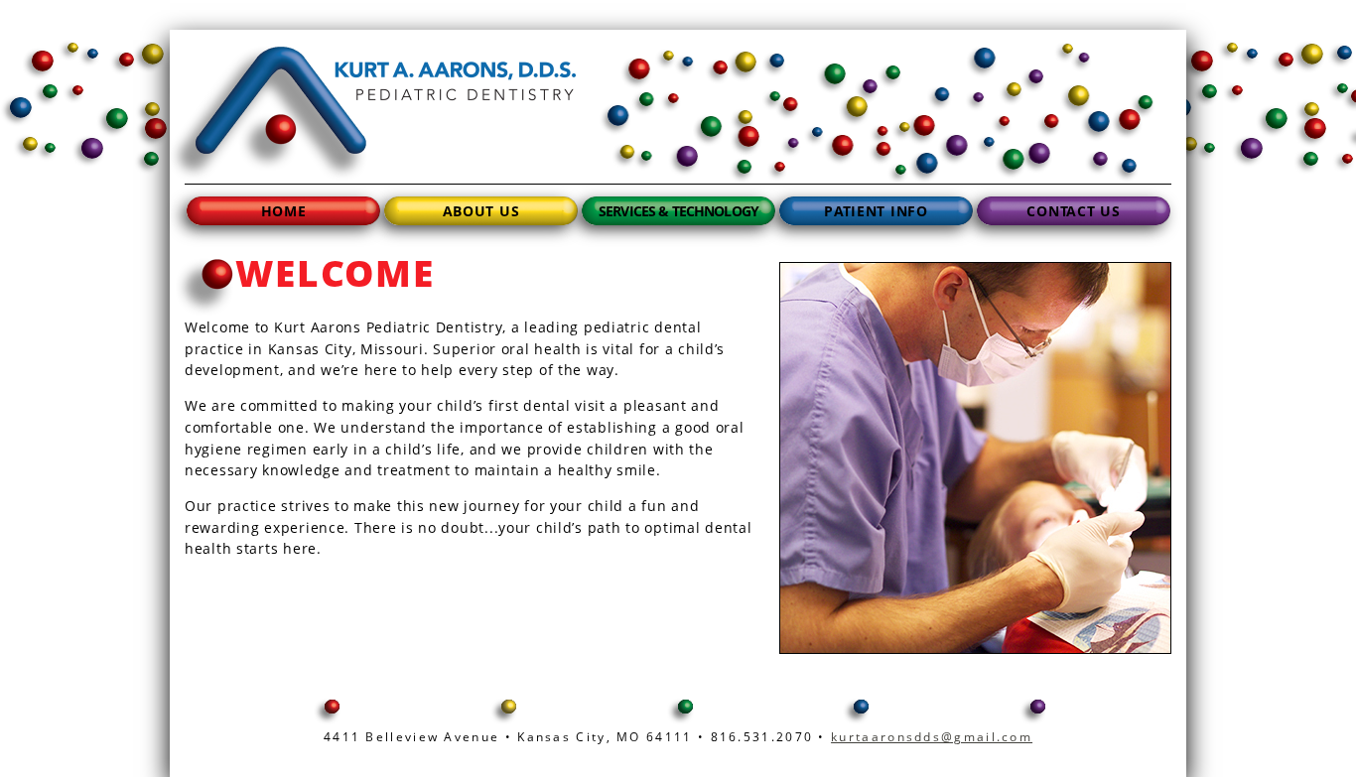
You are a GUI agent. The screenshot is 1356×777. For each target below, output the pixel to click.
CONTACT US (1073, 210)
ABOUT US (481, 210)
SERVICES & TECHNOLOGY (678, 210)
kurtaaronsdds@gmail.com (931, 736)
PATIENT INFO (876, 210)
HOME (284, 210)
